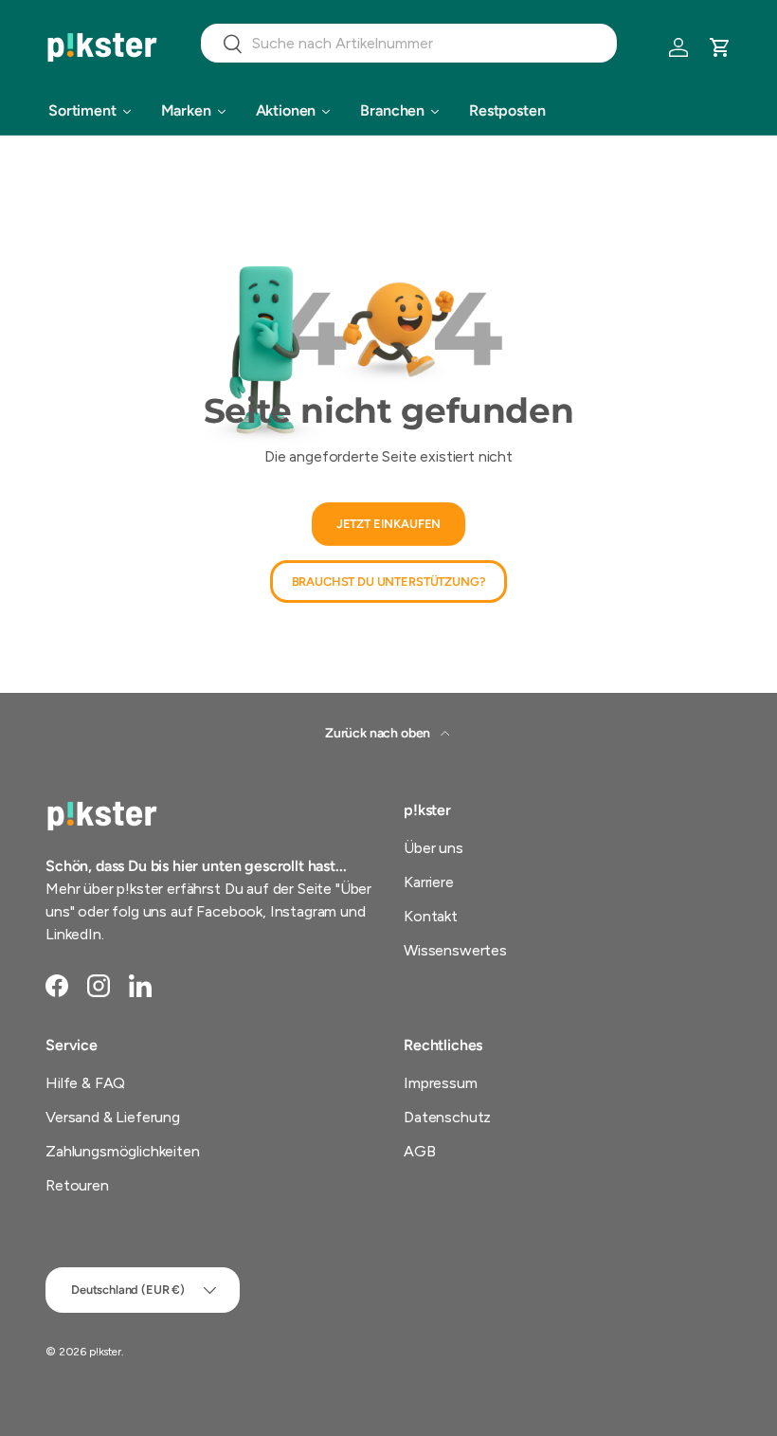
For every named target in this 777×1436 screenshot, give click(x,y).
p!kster (105, 1351)
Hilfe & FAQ (85, 1083)
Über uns (433, 848)
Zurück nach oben (379, 733)
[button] (720, 47)
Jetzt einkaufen (389, 524)
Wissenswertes (455, 950)
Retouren (77, 1185)
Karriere (429, 882)
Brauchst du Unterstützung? (389, 581)
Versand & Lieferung (112, 1117)
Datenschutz (447, 1117)
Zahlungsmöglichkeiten (122, 1151)
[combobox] (409, 43)
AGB (420, 1151)
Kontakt (431, 916)
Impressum (441, 1083)
